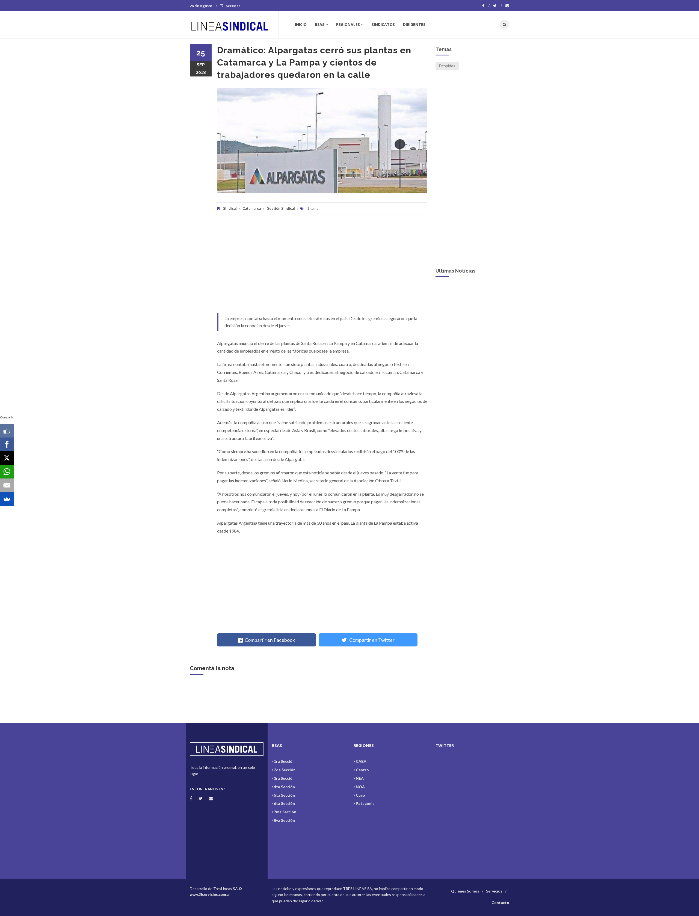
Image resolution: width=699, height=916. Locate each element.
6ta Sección (284, 803)
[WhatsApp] (7, 471)
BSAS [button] (319, 24)
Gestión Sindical (280, 208)
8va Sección (284, 820)
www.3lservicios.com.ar (210, 894)
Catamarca (251, 208)
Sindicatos (383, 24)
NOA (360, 786)
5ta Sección (284, 795)
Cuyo (360, 795)
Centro (362, 769)
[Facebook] (486, 6)
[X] (7, 458)
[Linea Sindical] (234, 24)
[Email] (7, 485)
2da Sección (284, 769)
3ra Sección (284, 778)
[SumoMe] (7, 499)
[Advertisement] (322, 266)
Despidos (447, 65)
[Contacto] (507, 6)
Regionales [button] (348, 24)
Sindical (230, 208)
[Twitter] (497, 6)
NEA (360, 778)
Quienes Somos (465, 891)
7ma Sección (285, 811)
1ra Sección (284, 761)
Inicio (301, 24)
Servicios (494, 891)
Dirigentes (414, 24)
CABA (361, 761)
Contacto (500, 902)
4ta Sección (284, 786)
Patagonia (365, 803)
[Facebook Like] (7, 431)
